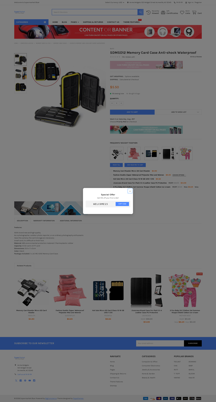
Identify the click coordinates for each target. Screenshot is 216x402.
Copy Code (122, 204)
